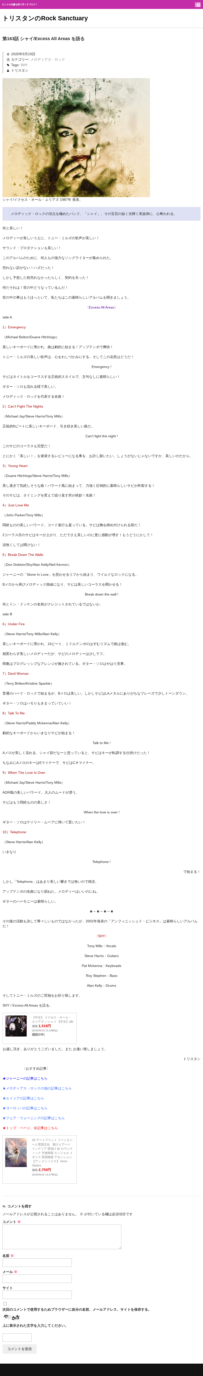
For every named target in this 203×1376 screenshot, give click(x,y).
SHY (24, 65)
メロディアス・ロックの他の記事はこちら (39, 1088)
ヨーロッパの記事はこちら (27, 1108)
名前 (8, 1256)
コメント (11, 1222)
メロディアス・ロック (47, 59)
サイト (7, 1288)
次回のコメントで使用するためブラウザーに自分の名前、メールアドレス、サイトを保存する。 (77, 1309)
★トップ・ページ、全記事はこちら (30, 1128)
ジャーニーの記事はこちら (27, 1078)
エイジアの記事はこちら (25, 1098)
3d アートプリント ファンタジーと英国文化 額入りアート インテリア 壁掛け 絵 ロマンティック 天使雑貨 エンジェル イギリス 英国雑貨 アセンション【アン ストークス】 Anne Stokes (52, 1152)
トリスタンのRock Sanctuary (45, 18)
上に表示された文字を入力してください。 (35, 1325)
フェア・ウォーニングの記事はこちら (35, 1118)
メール (9, 1272)
